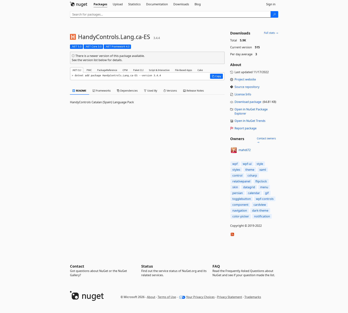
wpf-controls (265, 199)
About (151, 297)
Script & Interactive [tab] (159, 70)
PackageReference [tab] (107, 70)
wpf (235, 164)
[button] (216, 76)
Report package (245, 128)
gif (267, 193)
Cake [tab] (200, 70)
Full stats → (271, 32)
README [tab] (80, 90)
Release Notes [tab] (195, 90)
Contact (77, 266)
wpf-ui (247, 164)
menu (264, 187)
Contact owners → (266, 140)
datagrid (249, 187)
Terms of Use (167, 297)
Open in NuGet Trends (250, 121)
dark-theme (260, 210)
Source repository (247, 87)
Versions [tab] (171, 90)
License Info (243, 94)
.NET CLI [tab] (76, 70)
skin (235, 187)
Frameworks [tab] (103, 90)
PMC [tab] (89, 70)
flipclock (261, 181)
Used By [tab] (152, 90)
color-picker (240, 216)
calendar (254, 193)
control (237, 175)
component (240, 205)
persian (237, 193)
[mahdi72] (234, 150)
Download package (248, 102)
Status (147, 266)
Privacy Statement (229, 297)
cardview (260, 205)
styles (236, 170)
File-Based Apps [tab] (183, 70)
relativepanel (241, 181)
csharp (252, 175)
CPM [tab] (125, 70)
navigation (239, 210)
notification (262, 216)
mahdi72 (245, 150)
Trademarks (252, 297)
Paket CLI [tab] (138, 70)
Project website (245, 79)
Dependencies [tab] (128, 90)
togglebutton (241, 199)
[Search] (274, 14)
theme (249, 170)
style (260, 164)
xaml (262, 170)
